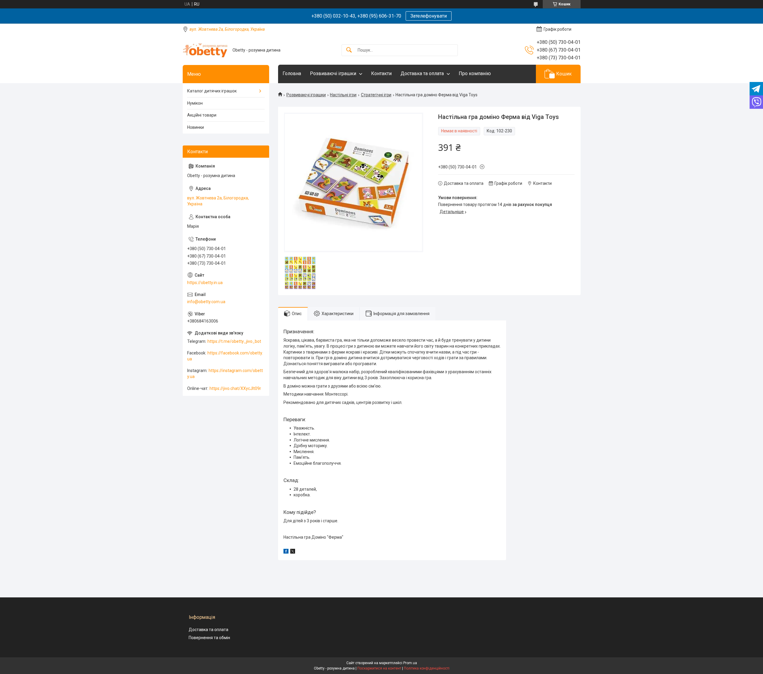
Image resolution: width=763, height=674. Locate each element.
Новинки (195, 127)
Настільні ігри (343, 94)
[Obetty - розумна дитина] (205, 50)
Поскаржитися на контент (379, 668)
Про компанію (475, 73)
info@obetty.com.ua (206, 301)
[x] (292, 552)
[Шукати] (349, 50)
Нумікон (195, 103)
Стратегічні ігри (376, 94)
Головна (292, 73)
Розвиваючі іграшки (333, 73)
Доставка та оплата (422, 73)
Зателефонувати (428, 16)
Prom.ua (410, 663)
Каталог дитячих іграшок (212, 91)
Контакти (381, 73)
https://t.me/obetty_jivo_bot (234, 341)
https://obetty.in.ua (205, 282)
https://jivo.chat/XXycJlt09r (235, 388)
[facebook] (286, 552)
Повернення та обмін (209, 637)
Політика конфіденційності (426, 668)
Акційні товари (201, 115)
